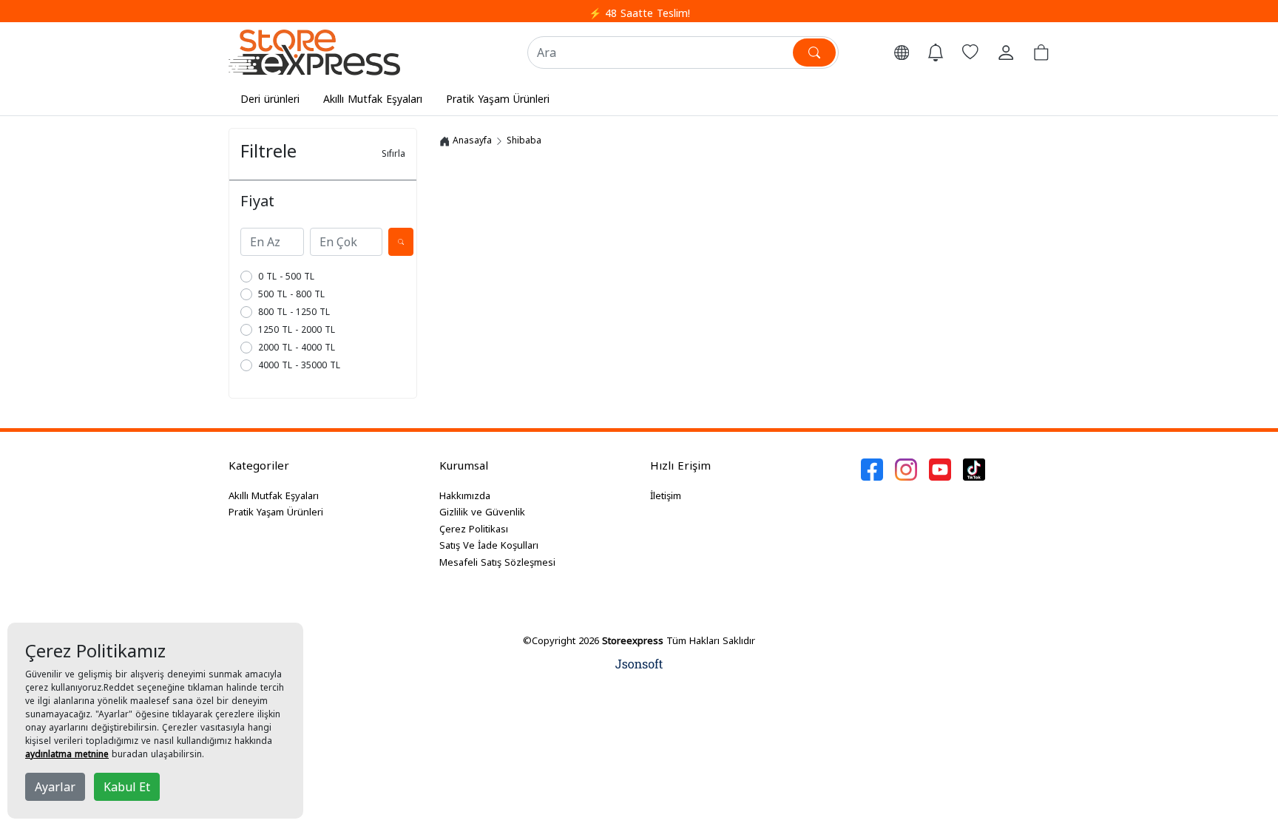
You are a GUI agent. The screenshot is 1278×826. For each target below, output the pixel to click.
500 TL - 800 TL (291, 294)
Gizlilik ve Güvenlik (482, 511)
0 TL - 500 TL (286, 276)
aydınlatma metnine (67, 754)
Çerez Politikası (473, 528)
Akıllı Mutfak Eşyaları (372, 99)
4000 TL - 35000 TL (299, 365)
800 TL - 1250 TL (294, 311)
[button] (901, 52)
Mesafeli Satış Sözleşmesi (497, 562)
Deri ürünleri (270, 99)
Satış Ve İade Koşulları (488, 545)
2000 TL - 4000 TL (296, 347)
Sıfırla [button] (393, 153)
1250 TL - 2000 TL (296, 329)
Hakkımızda (464, 495)
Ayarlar (55, 787)
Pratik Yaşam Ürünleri (498, 99)
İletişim (665, 495)
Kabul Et (127, 787)
